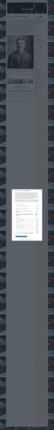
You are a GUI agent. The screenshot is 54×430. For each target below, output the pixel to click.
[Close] (40, 191)
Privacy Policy (31, 239)
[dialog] (27, 215)
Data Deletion (22, 239)
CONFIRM (21, 236)
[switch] (37, 206)
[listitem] (27, 204)
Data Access (27, 239)
